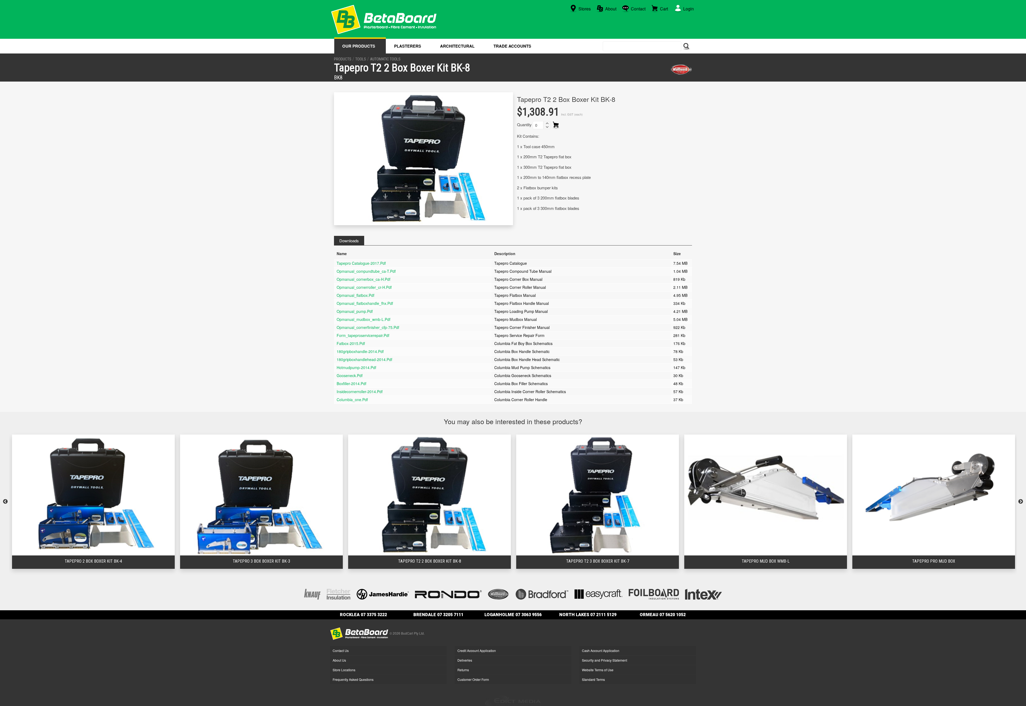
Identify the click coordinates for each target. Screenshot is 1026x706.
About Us (339, 660)
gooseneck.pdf (350, 375)
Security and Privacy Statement (604, 660)
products (342, 59)
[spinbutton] (538, 125)
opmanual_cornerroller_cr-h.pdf (364, 287)
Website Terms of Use (597, 669)
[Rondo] (448, 593)
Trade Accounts (512, 46)
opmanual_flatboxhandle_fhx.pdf (365, 303)
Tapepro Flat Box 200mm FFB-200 (942, 561)
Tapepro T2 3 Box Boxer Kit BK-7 (437, 561)
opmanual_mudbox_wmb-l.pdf (363, 319)
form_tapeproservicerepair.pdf (363, 335)
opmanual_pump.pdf (355, 311)
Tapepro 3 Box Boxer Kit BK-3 (101, 561)
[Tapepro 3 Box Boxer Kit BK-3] (101, 495)
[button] (547, 123)
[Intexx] (703, 593)
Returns (463, 669)
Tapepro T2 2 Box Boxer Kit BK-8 (269, 561)
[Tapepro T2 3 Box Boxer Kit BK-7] (437, 495)
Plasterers (407, 46)
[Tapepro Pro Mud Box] (773, 495)
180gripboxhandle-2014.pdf (360, 351)
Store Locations (344, 669)
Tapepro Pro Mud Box (773, 561)
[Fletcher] (338, 593)
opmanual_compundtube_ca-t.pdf (366, 271)
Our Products (358, 46)
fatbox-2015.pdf (351, 343)
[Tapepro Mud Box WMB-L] (605, 495)
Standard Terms (593, 679)
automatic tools (385, 59)
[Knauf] (312, 593)
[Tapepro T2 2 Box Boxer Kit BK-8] (269, 495)
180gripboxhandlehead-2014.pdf (364, 359)
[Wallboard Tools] (681, 69)
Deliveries (464, 660)
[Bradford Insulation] (542, 593)
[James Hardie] (382, 593)
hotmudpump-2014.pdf (356, 367)
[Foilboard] (654, 593)
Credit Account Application (476, 650)
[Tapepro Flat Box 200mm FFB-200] (941, 495)
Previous (5, 501)
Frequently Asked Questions (353, 679)
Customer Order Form (473, 679)
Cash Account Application (600, 650)
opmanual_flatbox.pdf (355, 295)
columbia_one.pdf (352, 399)
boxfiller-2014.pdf (351, 383)
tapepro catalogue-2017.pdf (361, 263)
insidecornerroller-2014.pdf (360, 391)
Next (1020, 501)
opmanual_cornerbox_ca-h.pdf (363, 279)
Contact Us (341, 650)
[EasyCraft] (598, 593)
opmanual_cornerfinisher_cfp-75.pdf (368, 327)
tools (360, 59)
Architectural (457, 46)
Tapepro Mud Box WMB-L (605, 561)
